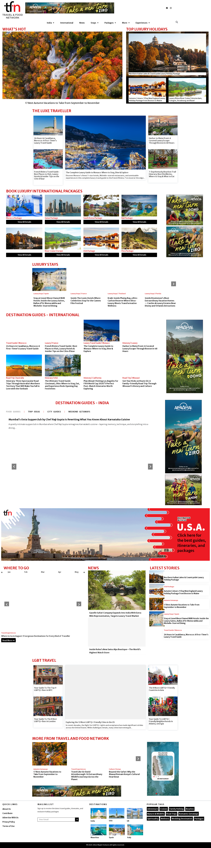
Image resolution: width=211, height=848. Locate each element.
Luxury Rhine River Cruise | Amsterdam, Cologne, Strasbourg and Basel (185, 99)
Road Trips (171, 814)
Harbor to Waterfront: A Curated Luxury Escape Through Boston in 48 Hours (161, 140)
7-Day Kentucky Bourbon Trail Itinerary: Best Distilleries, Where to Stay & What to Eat (162, 174)
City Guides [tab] (54, 412)
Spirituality (152, 818)
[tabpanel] (82, 460)
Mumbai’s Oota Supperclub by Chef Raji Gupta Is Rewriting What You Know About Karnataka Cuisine (69, 419)
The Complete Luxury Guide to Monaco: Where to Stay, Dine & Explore (97, 172)
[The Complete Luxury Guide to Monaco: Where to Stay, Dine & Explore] (101, 330)
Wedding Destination (182, 818)
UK (128, 821)
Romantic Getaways (188, 814)
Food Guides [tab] (13, 412)
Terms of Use (8, 826)
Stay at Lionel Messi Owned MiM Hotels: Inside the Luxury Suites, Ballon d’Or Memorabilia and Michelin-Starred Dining (49, 302)
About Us (6, 809)
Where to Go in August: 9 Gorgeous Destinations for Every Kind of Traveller (35, 636)
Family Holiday (176, 809)
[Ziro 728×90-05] (69, 8)
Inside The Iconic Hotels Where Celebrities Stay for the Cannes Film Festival (86, 300)
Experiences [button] (141, 23)
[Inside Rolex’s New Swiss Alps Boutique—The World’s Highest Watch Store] (117, 634)
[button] (177, 22)
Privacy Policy (8, 822)
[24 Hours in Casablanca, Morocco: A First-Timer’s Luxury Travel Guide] (24, 330)
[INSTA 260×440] (163, 769)
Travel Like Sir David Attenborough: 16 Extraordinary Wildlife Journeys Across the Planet (86, 776)
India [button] (49, 23)
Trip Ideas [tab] (34, 412)
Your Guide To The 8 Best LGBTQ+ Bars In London (45, 720)
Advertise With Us (10, 817)
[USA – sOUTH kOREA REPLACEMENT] (105, 534)
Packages (199, 818)
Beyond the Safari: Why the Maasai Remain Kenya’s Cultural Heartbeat (124, 774)
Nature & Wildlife (155, 814)
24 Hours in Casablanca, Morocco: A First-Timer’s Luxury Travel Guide (45, 140)
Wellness (165, 818)
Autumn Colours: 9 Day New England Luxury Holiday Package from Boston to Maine (147, 99)
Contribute (7, 813)
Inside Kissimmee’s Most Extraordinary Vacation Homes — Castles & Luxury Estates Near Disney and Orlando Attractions (160, 302)
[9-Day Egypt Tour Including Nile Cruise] (24, 205)
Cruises (163, 809)
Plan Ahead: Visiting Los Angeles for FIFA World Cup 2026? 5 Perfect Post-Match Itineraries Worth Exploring (101, 385)
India (93, 821)
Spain (111, 837)
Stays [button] (93, 23)
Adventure (152, 809)
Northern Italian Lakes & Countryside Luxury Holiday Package (154, 74)
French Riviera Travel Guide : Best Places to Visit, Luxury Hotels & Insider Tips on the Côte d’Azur (46, 175)
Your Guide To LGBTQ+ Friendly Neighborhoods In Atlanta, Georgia (161, 721)
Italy (129, 837)
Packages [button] (109, 23)
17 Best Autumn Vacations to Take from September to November (181, 606)
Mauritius (95, 837)
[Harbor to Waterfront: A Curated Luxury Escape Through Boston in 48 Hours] (140, 330)
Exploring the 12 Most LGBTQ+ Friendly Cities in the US (90, 722)
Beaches (190, 809)
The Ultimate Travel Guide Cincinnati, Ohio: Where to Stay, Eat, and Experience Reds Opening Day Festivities (62, 385)
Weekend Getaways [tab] (79, 412)
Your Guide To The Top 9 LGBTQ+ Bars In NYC (45, 689)
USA (110, 821)
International (66, 23)
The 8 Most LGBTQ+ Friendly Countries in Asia (162, 689)
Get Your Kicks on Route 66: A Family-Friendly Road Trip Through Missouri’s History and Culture (139, 383)
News (82, 23)
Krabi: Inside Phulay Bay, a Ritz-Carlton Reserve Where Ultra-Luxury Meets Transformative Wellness (123, 302)
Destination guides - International (42, 314)
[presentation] (2, 572)
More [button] (124, 23)
